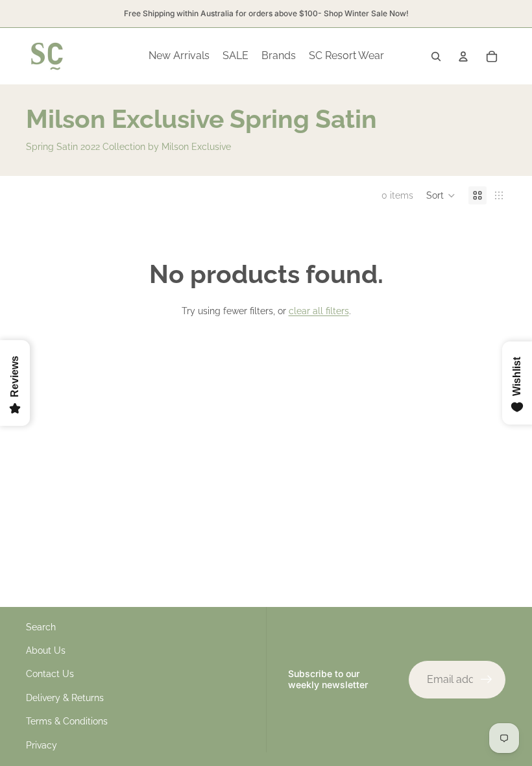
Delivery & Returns (65, 698)
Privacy (41, 745)
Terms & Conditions (67, 721)
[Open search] (436, 56)
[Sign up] (486, 679)
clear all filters (319, 311)
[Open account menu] (463, 56)
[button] (440, 195)
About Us (46, 650)
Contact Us (50, 674)
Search (41, 627)
